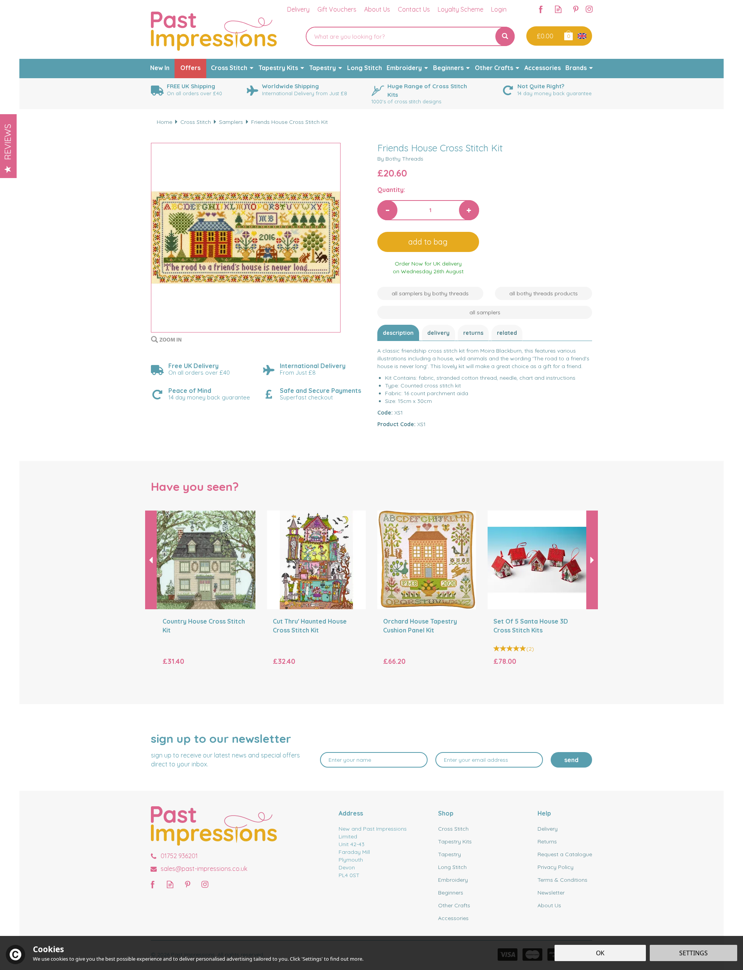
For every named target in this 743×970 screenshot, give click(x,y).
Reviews (7, 142)
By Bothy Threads (400, 158)
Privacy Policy (556, 867)
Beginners (450, 892)
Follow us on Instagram (589, 9)
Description (398, 332)
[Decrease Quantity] (387, 210)
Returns (473, 332)
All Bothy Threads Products (543, 293)
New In (159, 68)
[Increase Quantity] (469, 210)
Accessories (453, 918)
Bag (568, 35)
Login (499, 9)
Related (507, 332)
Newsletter (551, 892)
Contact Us (414, 9)
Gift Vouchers (336, 9)
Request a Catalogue (565, 854)
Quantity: (391, 190)
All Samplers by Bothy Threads (430, 293)
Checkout (544, 36)
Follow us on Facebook (541, 9)
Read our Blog (558, 9)
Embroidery (453, 879)
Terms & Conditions (562, 879)
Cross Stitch (453, 828)
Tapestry (449, 854)
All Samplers (484, 312)
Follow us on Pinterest (575, 9)
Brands (576, 68)
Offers (190, 68)
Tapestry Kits (455, 841)
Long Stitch (452, 867)
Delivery (438, 332)
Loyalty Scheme (460, 9)
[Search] (505, 36)
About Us (549, 905)
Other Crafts (454, 905)
